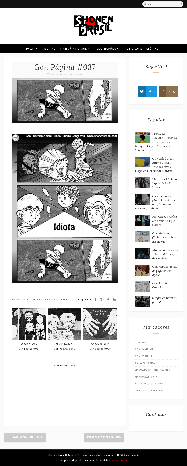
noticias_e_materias (150, 383)
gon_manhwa (76, 74)
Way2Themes (120, 460)
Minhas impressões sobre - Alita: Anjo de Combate (165, 254)
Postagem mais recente (25, 437)
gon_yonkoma (145, 363)
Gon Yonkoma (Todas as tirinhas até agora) (164, 237)
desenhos (142, 342)
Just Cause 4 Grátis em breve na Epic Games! (165, 221)
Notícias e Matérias (141, 48)
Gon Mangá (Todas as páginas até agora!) (164, 271)
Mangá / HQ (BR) (73, 48)
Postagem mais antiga (104, 437)
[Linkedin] (114, 299)
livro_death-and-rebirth (152, 370)
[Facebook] (95, 299)
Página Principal (40, 48)
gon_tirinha (143, 356)
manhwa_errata (146, 377)
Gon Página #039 (100, 348)
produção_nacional (149, 390)
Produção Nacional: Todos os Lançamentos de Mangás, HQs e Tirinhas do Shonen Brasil (156, 142)
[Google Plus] (102, 299)
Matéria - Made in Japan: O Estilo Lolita (164, 183)
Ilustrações (106, 48)
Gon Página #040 (64, 348)
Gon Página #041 (28, 348)
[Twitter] (108, 299)
